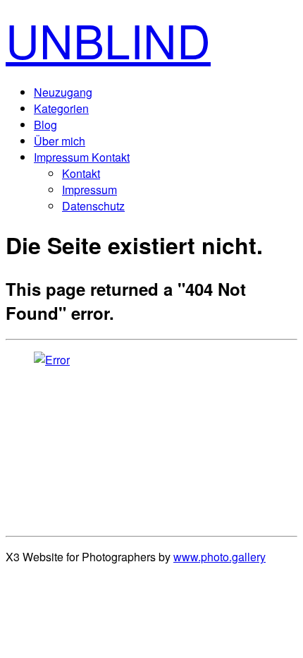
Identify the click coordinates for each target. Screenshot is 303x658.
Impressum (89, 189)
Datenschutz (93, 206)
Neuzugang (63, 92)
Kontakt (81, 173)
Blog (45, 124)
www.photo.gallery (219, 557)
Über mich (59, 141)
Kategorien (61, 108)
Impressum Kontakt (82, 157)
